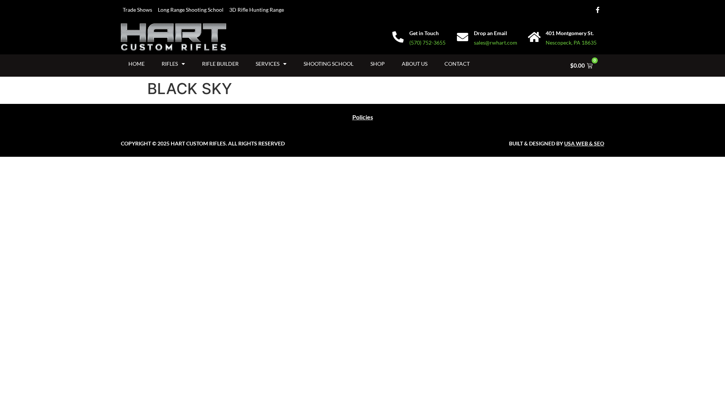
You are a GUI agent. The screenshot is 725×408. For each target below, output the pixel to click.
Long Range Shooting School (191, 9)
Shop (377, 63)
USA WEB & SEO (584, 143)
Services (267, 63)
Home (136, 63)
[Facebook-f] (598, 10)
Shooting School (328, 63)
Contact (457, 63)
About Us (414, 63)
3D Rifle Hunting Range (256, 9)
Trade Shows (137, 9)
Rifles (170, 63)
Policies (362, 117)
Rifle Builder (220, 63)
